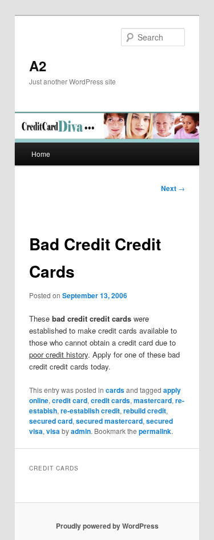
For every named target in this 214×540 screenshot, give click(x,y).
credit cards (110, 400)
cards (115, 390)
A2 (37, 65)
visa (53, 431)
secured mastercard (109, 421)
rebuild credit (144, 410)
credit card (69, 400)
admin (81, 431)
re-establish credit (90, 410)
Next (173, 188)
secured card (50, 421)
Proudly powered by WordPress (107, 526)
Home (40, 154)
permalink (155, 431)
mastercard (153, 400)
